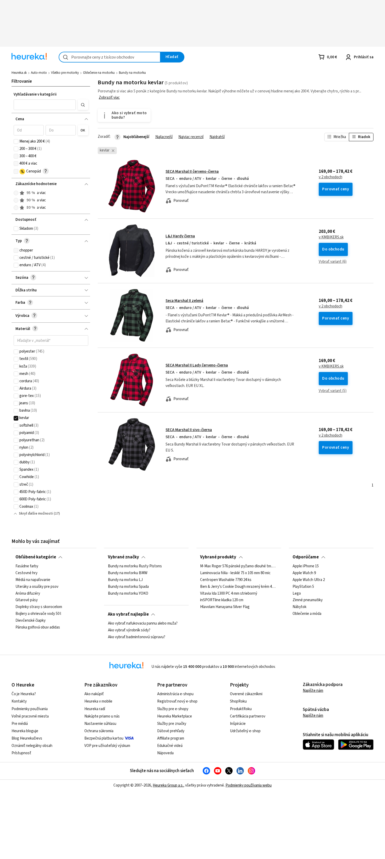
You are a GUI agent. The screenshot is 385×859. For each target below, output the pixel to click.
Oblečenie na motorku (99, 72)
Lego (297, 593)
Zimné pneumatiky (308, 600)
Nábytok (299, 607)
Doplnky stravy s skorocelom (38, 607)
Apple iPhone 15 (306, 566)
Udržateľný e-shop (245, 731)
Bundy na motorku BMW (127, 573)
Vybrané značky (123, 557)
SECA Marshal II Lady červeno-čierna (197, 365)
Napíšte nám (313, 690)
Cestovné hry (26, 573)
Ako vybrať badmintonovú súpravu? (136, 637)
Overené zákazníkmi (246, 694)
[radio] (16, 193)
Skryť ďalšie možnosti (36, 513)
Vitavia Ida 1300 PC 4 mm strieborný (228, 593)
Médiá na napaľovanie (32, 580)
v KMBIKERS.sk (331, 237)
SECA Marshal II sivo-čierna (189, 430)
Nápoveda (165, 753)
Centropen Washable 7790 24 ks (225, 580)
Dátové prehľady (170, 731)
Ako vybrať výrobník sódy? (129, 630)
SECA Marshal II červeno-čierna (192, 171)
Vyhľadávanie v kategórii (35, 94)
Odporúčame (306, 557)
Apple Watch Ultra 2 (309, 580)
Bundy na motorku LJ (125, 580)
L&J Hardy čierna (180, 236)
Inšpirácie (238, 723)
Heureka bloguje (25, 731)
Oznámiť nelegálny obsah (32, 745)
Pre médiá (20, 723)
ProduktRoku (241, 709)
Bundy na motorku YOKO (128, 593)
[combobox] (110, 57)
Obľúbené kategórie (35, 557)
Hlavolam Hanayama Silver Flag (225, 607)
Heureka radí (94, 709)
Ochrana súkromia (98, 731)
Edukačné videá (170, 745)
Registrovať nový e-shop (177, 701)
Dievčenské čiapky (30, 620)
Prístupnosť (21, 753)
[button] (45, 104)
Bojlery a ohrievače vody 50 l (38, 614)
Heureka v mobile (98, 701)
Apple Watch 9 (304, 573)
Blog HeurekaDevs (27, 738)
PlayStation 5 (303, 586)
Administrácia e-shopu (175, 694)
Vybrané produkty (218, 557)
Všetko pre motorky (65, 72)
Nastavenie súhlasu (100, 723)
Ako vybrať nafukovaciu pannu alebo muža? (143, 623)
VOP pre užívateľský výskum (107, 745)
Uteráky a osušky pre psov (36, 586)
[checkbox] (16, 141)
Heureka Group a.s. (168, 785)
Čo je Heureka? (24, 694)
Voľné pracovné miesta (30, 716)
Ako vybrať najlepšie (128, 614)
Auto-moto (39, 72)
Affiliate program (170, 738)
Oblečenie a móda (307, 614)
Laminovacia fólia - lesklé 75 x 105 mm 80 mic (235, 573)
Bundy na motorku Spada (128, 586)
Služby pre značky (171, 723)
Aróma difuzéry (27, 593)
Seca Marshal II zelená (184, 300)
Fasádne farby (26, 566)
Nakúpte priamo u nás (102, 716)
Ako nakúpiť (94, 694)
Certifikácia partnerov (247, 716)
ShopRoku (238, 701)
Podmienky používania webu (249, 785)
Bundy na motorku (132, 72)
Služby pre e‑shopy (172, 709)
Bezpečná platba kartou (103, 738)
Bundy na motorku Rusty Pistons (135, 566)
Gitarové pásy (26, 600)
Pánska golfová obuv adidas (37, 627)
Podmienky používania (30, 709)
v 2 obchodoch (330, 177)
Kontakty (19, 701)
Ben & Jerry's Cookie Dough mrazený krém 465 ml (238, 586)
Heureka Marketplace (174, 716)
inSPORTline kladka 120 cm (221, 600)
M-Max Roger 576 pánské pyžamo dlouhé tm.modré (238, 566)
